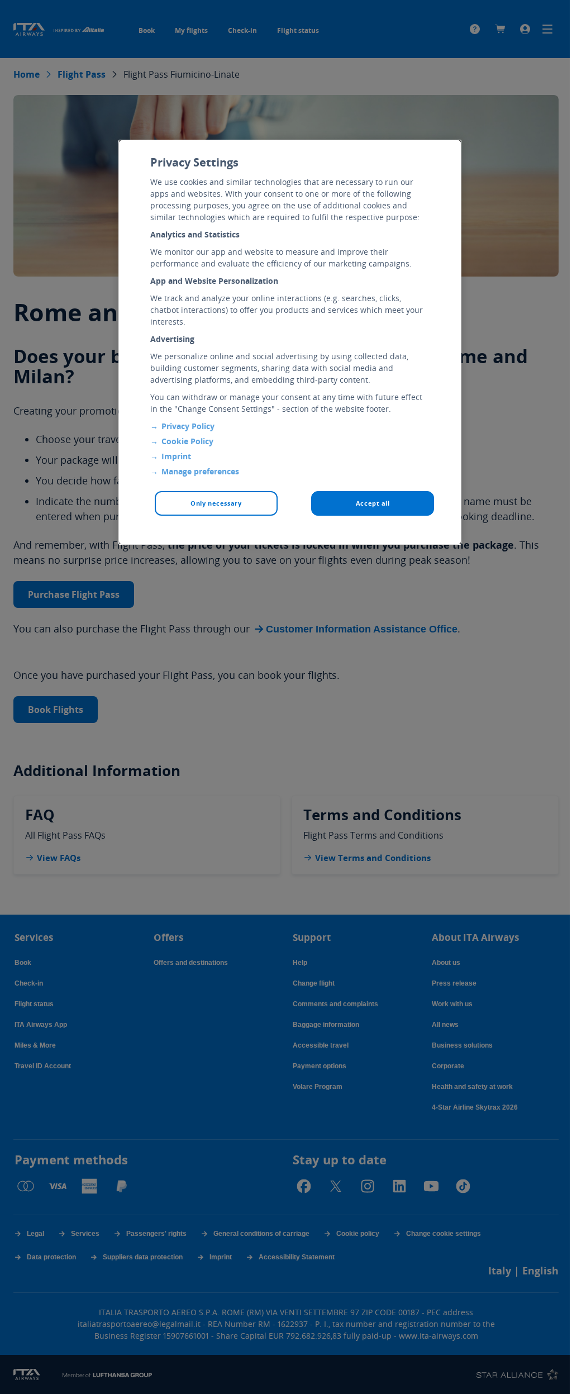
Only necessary (215, 503)
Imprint (176, 456)
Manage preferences (200, 471)
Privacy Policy (187, 426)
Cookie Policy (187, 441)
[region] (289, 342)
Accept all (373, 503)
